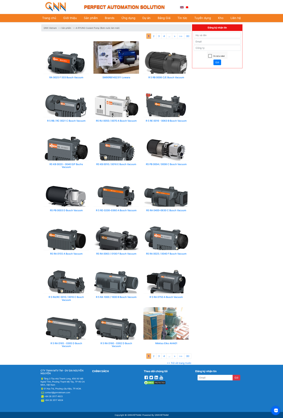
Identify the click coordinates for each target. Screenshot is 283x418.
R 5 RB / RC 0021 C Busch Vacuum (66, 120)
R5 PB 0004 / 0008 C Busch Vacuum (166, 164)
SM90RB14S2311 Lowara (116, 77)
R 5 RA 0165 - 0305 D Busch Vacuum (66, 345)
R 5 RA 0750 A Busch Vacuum (166, 297)
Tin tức (182, 18)
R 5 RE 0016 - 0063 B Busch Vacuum (166, 120)
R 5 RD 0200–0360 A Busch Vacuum (116, 210)
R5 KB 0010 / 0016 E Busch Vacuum (116, 164)
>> (180, 36)
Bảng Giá (164, 18)
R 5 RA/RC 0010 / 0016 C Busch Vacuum (66, 298)
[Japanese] (187, 6)
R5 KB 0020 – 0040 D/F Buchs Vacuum (66, 165)
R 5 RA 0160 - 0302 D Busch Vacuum (116, 345)
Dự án (146, 18)
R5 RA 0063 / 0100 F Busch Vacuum (116, 253)
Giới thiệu (70, 18)
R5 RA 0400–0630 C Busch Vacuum (166, 210)
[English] (182, 6)
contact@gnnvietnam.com (57, 392)
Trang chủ (49, 18)
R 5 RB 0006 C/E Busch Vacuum (166, 77)
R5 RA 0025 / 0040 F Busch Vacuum (166, 253)
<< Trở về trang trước (179, 363)
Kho (220, 18)
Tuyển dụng (202, 18)
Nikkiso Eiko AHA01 (166, 343)
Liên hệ (236, 18)
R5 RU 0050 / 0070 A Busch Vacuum (116, 120)
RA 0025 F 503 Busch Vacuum (66, 77)
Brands (109, 18)
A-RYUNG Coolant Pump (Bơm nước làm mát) (98, 28)
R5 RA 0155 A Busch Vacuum (66, 253)
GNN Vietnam (50, 28)
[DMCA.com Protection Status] (155, 382)
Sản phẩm (91, 18)
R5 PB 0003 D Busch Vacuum (66, 210)
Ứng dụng (128, 18)
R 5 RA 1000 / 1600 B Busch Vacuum (116, 297)
